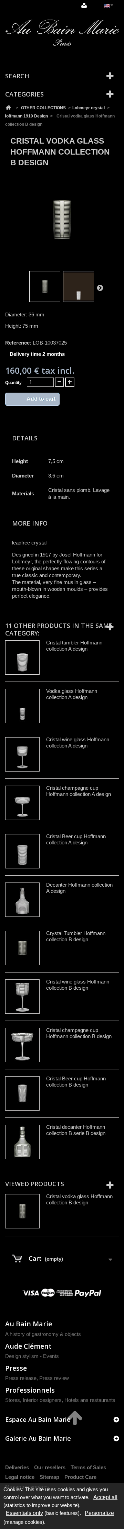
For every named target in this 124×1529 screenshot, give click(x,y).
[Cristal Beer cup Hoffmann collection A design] (22, 851)
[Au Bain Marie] (62, 33)
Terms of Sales (88, 1467)
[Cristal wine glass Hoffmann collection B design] (22, 996)
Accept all (105, 1497)
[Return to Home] (8, 108)
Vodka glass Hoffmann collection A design (71, 694)
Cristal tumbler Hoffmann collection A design (74, 646)
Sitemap (49, 1477)
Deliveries (17, 1467)
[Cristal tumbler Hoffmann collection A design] (22, 657)
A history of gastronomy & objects (43, 1334)
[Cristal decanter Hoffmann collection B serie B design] (22, 1142)
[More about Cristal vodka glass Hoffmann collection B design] (22, 1211)
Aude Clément (28, 1346)
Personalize (99, 1513)
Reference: (18, 343)
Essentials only (24, 1513)
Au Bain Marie (28, 1323)
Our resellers (49, 1467)
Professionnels (30, 1390)
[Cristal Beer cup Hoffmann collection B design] (22, 1093)
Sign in (84, 6)
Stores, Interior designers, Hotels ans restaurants (60, 1400)
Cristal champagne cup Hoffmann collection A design (78, 791)
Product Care (80, 1477)
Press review (54, 1378)
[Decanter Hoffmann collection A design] (22, 899)
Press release (21, 1378)
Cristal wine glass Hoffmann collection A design (77, 743)
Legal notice (19, 1477)
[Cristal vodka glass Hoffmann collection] (44, 286)
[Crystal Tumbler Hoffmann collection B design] (22, 948)
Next (99, 287)
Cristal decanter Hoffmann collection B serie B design (75, 1130)
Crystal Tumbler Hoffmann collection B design (75, 936)
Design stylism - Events (32, 1356)
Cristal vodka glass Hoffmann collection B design (79, 1199)
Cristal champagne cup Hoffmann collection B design (79, 1033)
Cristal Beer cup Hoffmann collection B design (76, 1082)
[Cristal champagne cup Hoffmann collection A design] (22, 803)
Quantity (13, 382)
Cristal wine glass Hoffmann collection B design (77, 985)
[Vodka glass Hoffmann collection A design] (22, 706)
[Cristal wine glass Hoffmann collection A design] (22, 754)
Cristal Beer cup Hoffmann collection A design (76, 839)
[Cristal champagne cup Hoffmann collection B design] (22, 1045)
